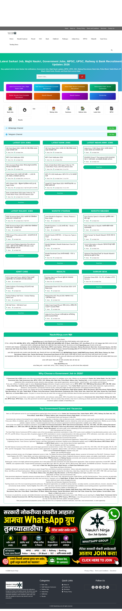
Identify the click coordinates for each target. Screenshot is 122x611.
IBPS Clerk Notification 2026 (15, 157)
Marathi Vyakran (22, 39)
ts (22, 120)
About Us (66, 584)
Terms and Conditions (93, 28)
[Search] (82, 76)
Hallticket (56, 39)
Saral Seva (103, 39)
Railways (65, 39)
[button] (111, 50)
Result (33, 39)
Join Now (111, 128)
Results (44, 596)
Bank (47, 39)
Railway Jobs (45, 589)
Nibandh (93, 39)
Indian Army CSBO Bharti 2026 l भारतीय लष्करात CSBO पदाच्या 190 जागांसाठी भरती (98, 149)
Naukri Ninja (14, 571)
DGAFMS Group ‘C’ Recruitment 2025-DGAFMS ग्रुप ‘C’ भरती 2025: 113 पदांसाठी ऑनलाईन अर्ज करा (99, 158)
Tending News (14, 44)
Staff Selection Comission (49, 587)
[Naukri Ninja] (12, 33)
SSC (40, 39)
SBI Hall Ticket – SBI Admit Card (16, 305)
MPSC (85, 39)
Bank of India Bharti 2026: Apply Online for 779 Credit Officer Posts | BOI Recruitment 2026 (20, 193)
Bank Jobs (44, 584)
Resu (19, 120)
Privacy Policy (81, 28)
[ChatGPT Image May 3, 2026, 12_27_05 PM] (61, 566)
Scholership (102, 95)
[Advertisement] (57, 13)
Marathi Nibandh (47, 95)
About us (72, 28)
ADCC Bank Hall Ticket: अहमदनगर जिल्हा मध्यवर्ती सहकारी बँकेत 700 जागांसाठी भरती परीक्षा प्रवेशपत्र (20, 278)
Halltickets (44, 594)
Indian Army (75, 39)
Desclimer (103, 28)
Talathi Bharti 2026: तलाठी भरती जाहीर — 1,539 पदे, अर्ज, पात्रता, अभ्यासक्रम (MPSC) (20, 175)
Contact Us (111, 28)
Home (66, 28)
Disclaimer (67, 589)
